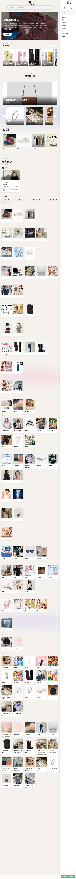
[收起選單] (62, 2)
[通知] (64, 8)
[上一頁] (4, 116)
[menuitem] (68, 17)
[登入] (67, 8)
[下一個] (55, 46)
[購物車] (71, 8)
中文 (6, 202)
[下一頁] (55, 116)
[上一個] (52, 46)
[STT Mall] (68, 3)
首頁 (2, 158)
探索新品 (7, 34)
